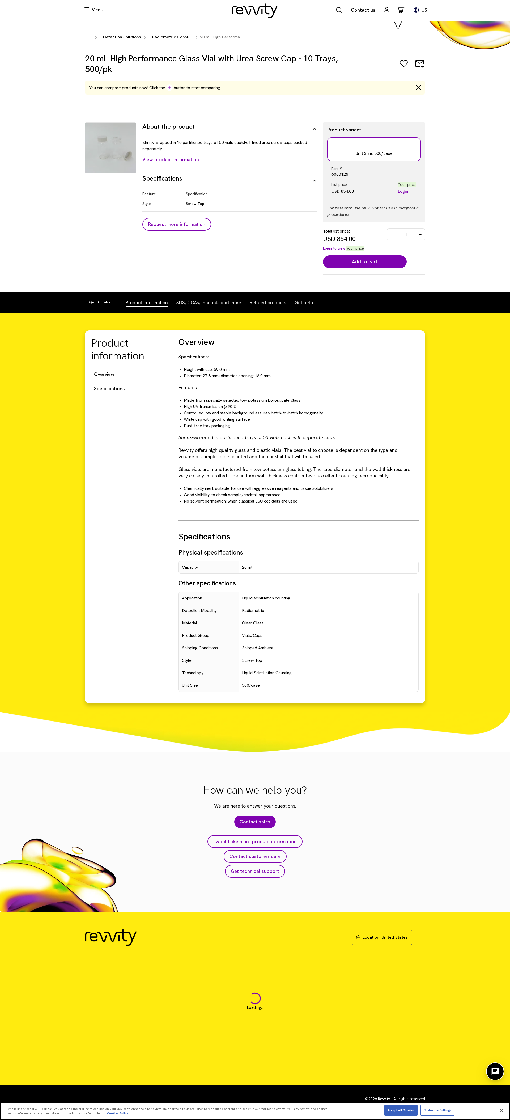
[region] (255, 1111)
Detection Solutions (122, 37)
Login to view (334, 248)
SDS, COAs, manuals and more (208, 302)
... (89, 38)
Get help (304, 302)
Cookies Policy (117, 1113)
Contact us (363, 10)
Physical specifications (210, 552)
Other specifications (207, 583)
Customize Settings (437, 1110)
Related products (268, 302)
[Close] (501, 1110)
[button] (387, 10)
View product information (170, 159)
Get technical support (255, 871)
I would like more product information (255, 841)
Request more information (176, 224)
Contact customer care (255, 856)
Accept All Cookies (400, 1110)
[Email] (419, 67)
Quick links (99, 302)
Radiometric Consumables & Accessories (192, 37)
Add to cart (364, 262)
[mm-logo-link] (255, 11)
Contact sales (255, 822)
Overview (104, 374)
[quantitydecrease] (392, 234)
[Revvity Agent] (495, 1071)
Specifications (109, 388)
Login (403, 191)
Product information (147, 302)
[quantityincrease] (420, 234)
